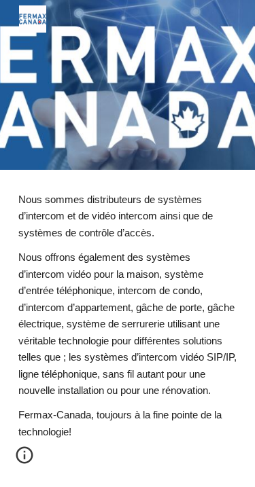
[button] (24, 460)
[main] (128, 328)
